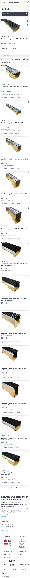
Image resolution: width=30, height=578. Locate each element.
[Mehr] (14, 28)
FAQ (5, 569)
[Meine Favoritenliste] (25, 2)
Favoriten (27, 21)
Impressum (14, 569)
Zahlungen (24, 572)
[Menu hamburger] (2, 2)
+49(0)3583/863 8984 (9, 524)
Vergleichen (27, 25)
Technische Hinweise (12, 565)
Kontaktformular (20, 531)
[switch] (2, 576)
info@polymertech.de (9, 530)
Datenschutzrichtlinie (24, 564)
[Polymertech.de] (14, 2)
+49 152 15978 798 (8, 526)
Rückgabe (5, 572)
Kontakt (24, 569)
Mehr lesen (3, 516)
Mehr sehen (6, 13)
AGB (5, 564)
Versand (14, 572)
